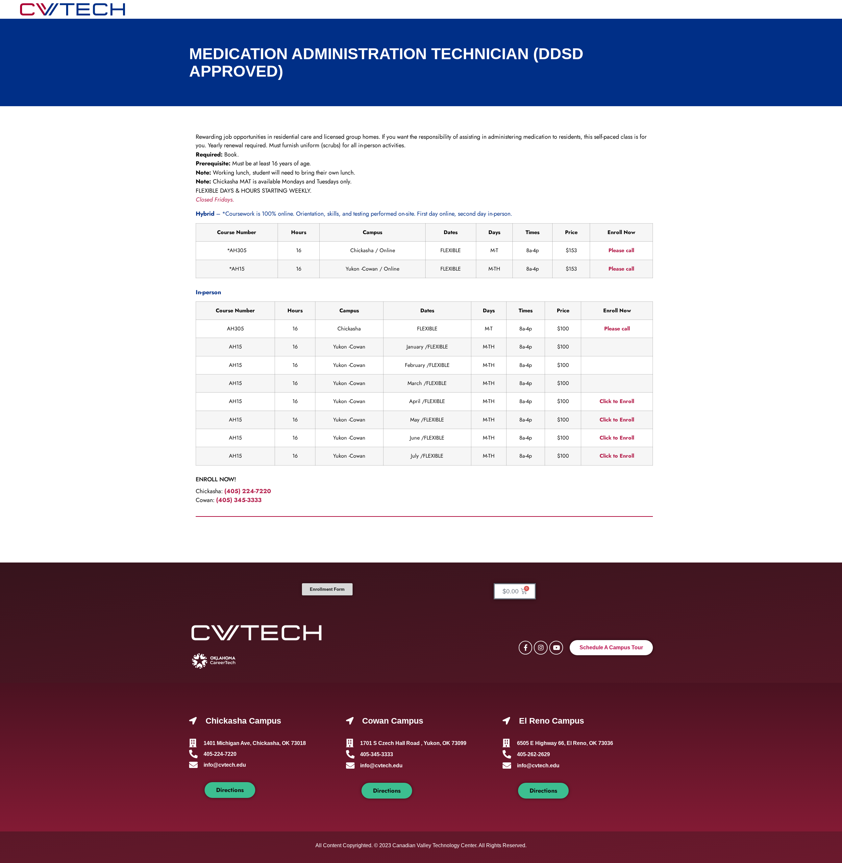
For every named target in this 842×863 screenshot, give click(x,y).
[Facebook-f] (525, 648)
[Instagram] (541, 648)
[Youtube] (556, 648)
